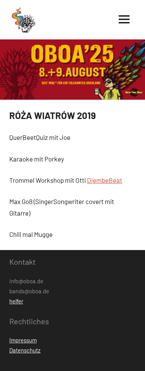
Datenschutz (25, 350)
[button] (22, 19)
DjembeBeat (104, 180)
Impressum (23, 340)
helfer (16, 301)
